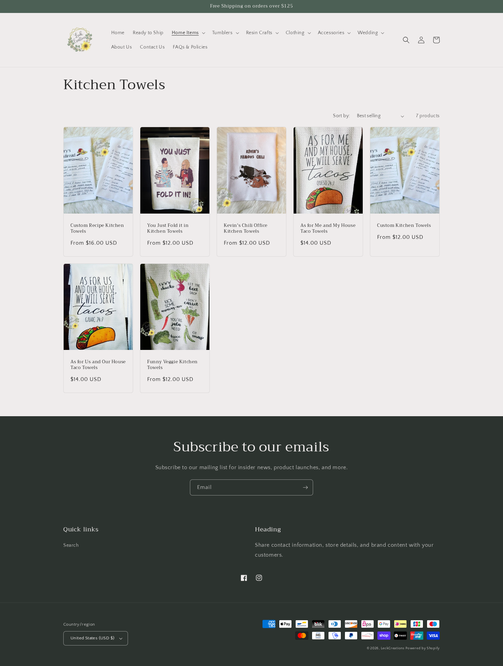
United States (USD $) (92, 638)
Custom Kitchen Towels (404, 226)
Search (71, 545)
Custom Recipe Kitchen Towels (97, 228)
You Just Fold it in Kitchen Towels (168, 228)
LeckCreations (392, 648)
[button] (188, 33)
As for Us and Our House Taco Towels (98, 365)
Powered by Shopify (422, 648)
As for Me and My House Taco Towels (328, 228)
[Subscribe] (305, 487)
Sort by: (341, 116)
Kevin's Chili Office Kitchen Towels (246, 228)
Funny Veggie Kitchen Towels (172, 365)
